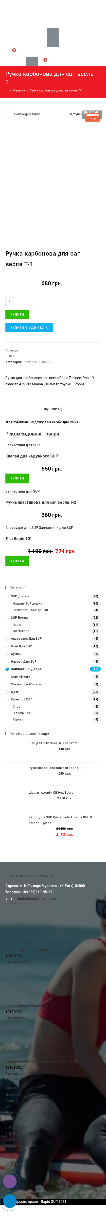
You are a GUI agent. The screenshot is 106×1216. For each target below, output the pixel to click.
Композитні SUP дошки (30, 610)
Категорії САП (22, 699)
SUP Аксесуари (18, 1146)
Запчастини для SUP (38, 362)
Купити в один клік (29, 327)
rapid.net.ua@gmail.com (36, 898)
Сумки (15, 654)
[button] (53, 4)
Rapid (17, 625)
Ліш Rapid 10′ (18, 538)
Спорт (17, 706)
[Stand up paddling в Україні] (23, 928)
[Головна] (6, 90)
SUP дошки (20, 596)
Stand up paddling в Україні (27, 950)
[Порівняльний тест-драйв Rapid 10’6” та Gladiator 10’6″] (23, 1040)
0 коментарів (16, 962)
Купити (17, 314)
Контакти (13, 1113)
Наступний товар (81, 114)
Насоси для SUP (24, 661)
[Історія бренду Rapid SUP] (23, 984)
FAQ (8, 1107)
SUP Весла (14, 1134)
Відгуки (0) (53, 409)
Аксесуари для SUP (21, 528)
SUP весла (19, 617)
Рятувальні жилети (26, 684)
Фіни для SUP (21, 646)
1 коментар (15, 1074)
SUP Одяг (13, 1140)
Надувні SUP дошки (27, 603)
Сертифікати (20, 676)
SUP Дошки (15, 1127)
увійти (75, 422)
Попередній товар (27, 114)
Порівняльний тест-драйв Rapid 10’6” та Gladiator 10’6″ (51, 1061)
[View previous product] (8, 113)
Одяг (14, 692)
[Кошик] (12, 52)
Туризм (18, 719)
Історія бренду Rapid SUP (26, 1005)
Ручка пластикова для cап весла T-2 (40, 502)
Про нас (12, 1088)
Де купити (13, 1094)
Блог (9, 1101)
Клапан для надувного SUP (31, 456)
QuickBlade (21, 631)
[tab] (53, 409)
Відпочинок (21, 713)
